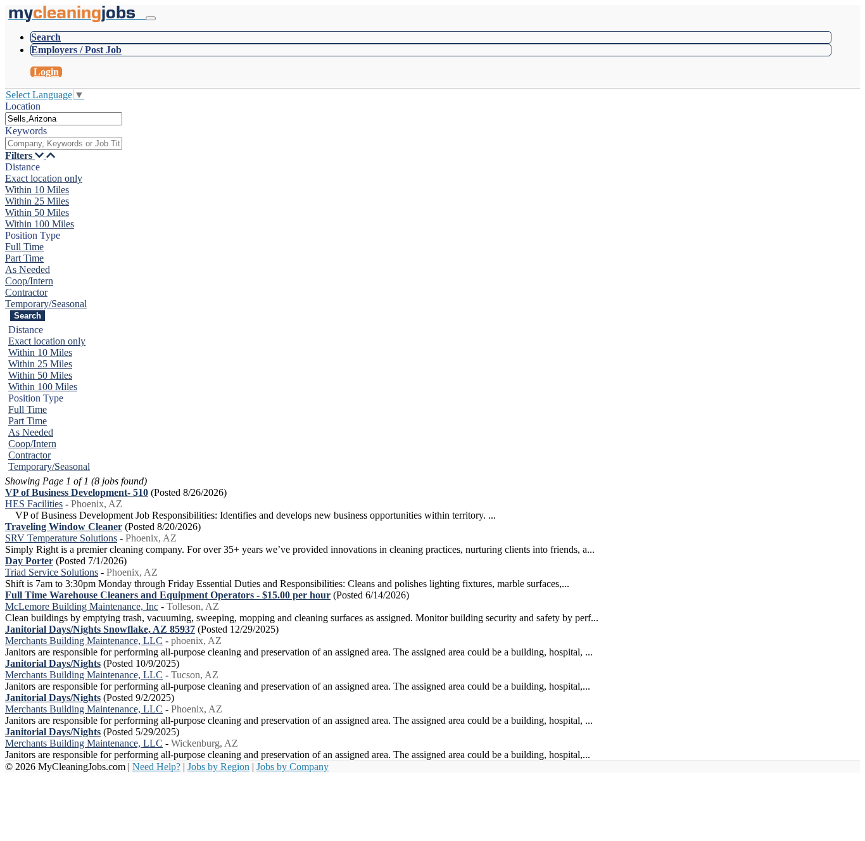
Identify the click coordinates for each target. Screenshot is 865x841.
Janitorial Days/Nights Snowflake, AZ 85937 (100, 629)
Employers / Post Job (76, 49)
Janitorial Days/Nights (53, 663)
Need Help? (156, 766)
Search (46, 37)
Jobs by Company (292, 766)
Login (46, 71)
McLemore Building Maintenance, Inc (81, 606)
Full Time (24, 246)
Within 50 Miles (37, 212)
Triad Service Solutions (51, 572)
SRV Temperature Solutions (61, 538)
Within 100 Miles (39, 223)
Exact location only (43, 178)
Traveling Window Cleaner (63, 526)
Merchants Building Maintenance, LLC (84, 640)
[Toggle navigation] (151, 18)
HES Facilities (34, 503)
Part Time (24, 258)
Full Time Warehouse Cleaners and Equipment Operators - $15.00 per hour (168, 595)
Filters (20, 155)
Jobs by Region (218, 766)
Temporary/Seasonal (46, 303)
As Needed (27, 269)
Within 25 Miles (37, 201)
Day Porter (29, 560)
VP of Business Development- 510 (76, 492)
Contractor (26, 292)
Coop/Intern (29, 280)
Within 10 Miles (37, 189)
